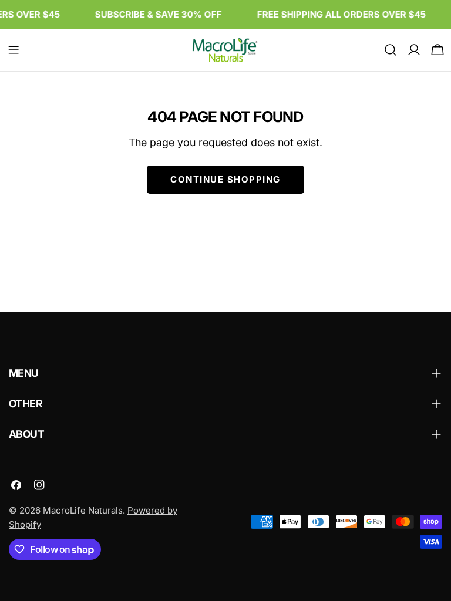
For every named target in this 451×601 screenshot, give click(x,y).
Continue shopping (225, 179)
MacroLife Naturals (83, 510)
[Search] (390, 50)
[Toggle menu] (13, 50)
